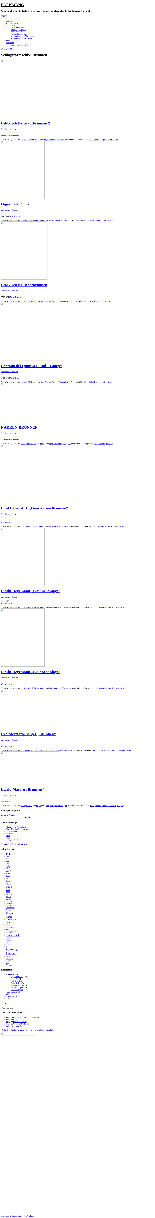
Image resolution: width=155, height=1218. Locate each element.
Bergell (8, 899)
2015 (7, 866)
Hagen (107, 526)
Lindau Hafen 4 (12, 840)
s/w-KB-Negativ (60, 220)
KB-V (8, 925)
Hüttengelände (11, 919)
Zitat (7, 998)
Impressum (10, 43)
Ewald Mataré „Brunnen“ (22, 789)
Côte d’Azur (9, 905)
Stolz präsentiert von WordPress (22, 1216)
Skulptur (109, 444)
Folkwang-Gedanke (18, 30)
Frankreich (10, 910)
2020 (8, 876)
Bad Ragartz (10, 894)
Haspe (9, 916)
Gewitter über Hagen (21, 1024)
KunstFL (9, 929)
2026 (8, 892)
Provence (8, 944)
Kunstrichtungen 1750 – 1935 (22, 36)
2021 (8, 878)
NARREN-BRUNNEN (19, 427)
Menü (4, 17)
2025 (90, 140)
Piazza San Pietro (20, 1022)
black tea (9, 833)
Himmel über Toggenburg (16, 827)
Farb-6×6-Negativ (17, 981)
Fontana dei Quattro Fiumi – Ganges (31, 366)
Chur (104, 220)
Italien (104, 382)
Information (10, 25)
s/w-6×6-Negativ (17, 987)
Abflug (16, 1019)
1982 (8, 854)
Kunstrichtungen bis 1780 (20, 34)
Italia (8, 838)
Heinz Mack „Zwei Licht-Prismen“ (26, 1017)
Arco (8, 836)
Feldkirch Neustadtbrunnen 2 (25, 123)
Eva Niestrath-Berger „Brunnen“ (28, 734)
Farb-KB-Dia (16, 983)
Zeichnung (10, 996)
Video (8, 994)
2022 (8, 881)
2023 (95, 444)
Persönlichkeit (11, 992)
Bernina (9, 901)
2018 (8, 870)
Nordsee (8, 940)
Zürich (8, 963)
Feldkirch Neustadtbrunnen (24, 285)
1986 (8, 859)
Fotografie (62, 140)
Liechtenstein (13, 935)
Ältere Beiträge (8, 815)
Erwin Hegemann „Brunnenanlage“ (30, 591)
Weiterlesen (16, 135)
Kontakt (9, 40)
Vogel (128, 750)
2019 (8, 873)
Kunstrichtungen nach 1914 (21, 38)
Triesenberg (10, 959)
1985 (7, 856)
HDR (18, 979)
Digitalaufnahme (50, 140)
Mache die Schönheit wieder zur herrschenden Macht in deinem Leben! (28, 1030)
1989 (92, 806)
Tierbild (8, 956)
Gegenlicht (105, 140)
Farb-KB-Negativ (17, 985)
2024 (92, 220)
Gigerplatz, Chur (15, 204)
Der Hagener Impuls (18, 27)
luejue (37, 140)
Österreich (114, 140)
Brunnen (96, 140)
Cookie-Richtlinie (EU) (20, 45)
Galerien (9, 21)
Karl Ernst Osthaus (18, 32)
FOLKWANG (12, 5)
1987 (95, 526)
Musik (8, 938)
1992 (95, 607)
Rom (109, 382)
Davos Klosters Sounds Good (17, 829)
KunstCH (10, 927)
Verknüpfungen (12, 23)
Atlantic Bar (17, 1026)
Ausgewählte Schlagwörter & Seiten (16, 844)
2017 (8, 868)
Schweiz (110, 220)
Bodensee (9, 903)
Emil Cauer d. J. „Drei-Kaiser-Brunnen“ (34, 508)
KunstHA (115, 526)
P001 (7, 942)
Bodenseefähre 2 (12, 831)
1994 (7, 864)
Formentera (10, 908)
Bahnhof (8, 897)
